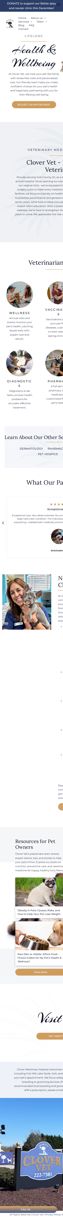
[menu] (58, 5)
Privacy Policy (52, 1214)
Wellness (19, 313)
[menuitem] (22, 18)
